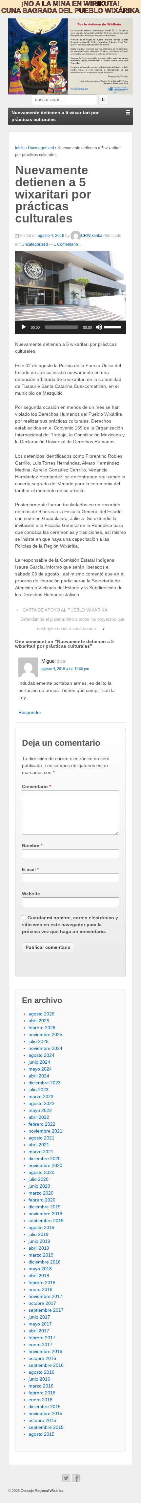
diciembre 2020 (45, 1158)
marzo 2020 (41, 1193)
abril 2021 (39, 1144)
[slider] (113, 326)
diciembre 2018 (45, 1261)
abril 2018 (39, 1275)
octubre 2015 (42, 1420)
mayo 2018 (40, 1268)
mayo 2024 (40, 1069)
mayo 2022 (40, 1110)
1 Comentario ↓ (67, 244)
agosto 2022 (41, 1103)
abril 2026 (39, 1020)
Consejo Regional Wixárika (41, 1491)
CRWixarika (91, 236)
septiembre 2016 (46, 1365)
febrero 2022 (42, 1124)
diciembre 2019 (45, 1206)
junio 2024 (39, 1062)
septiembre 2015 (46, 1427)
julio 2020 (39, 1179)
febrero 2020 (42, 1199)
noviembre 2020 (45, 1165)
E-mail (29, 869)
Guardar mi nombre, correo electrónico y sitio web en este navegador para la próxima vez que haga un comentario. (70, 924)
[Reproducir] (23, 327)
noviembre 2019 (45, 1213)
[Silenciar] (99, 327)
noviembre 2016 (45, 1351)
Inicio (20, 148)
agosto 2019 (41, 1227)
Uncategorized (41, 148)
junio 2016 (39, 1379)
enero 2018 (40, 1289)
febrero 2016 (42, 1392)
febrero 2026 (42, 1027)
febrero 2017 (42, 1337)
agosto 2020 (41, 1172)
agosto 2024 (41, 1055)
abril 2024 (39, 1075)
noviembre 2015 (45, 1413)
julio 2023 (39, 1089)
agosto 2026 (41, 1013)
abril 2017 (39, 1330)
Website (31, 893)
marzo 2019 (41, 1255)
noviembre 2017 (45, 1296)
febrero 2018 (42, 1282)
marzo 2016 (41, 1385)
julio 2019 (39, 1234)
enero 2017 (40, 1344)
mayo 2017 (40, 1323)
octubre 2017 (42, 1303)
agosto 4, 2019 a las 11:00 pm (65, 669)
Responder (29, 712)
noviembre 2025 (45, 1034)
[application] (70, 327)
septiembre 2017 (46, 1310)
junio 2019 (39, 1241)
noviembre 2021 (45, 1131)
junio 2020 (39, 1186)
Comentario (36, 786)
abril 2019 (39, 1248)
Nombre (30, 845)
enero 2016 (40, 1399)
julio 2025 (39, 1041)
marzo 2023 (41, 1096)
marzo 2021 (41, 1151)
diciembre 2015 (45, 1406)
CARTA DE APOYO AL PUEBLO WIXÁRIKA (65, 610)
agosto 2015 (41, 1434)
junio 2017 (39, 1317)
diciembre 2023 (45, 1082)
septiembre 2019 (46, 1220)
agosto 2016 (41, 1372)
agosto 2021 (41, 1137)
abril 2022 (39, 1117)
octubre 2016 (42, 1358)
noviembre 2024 (45, 1048)
